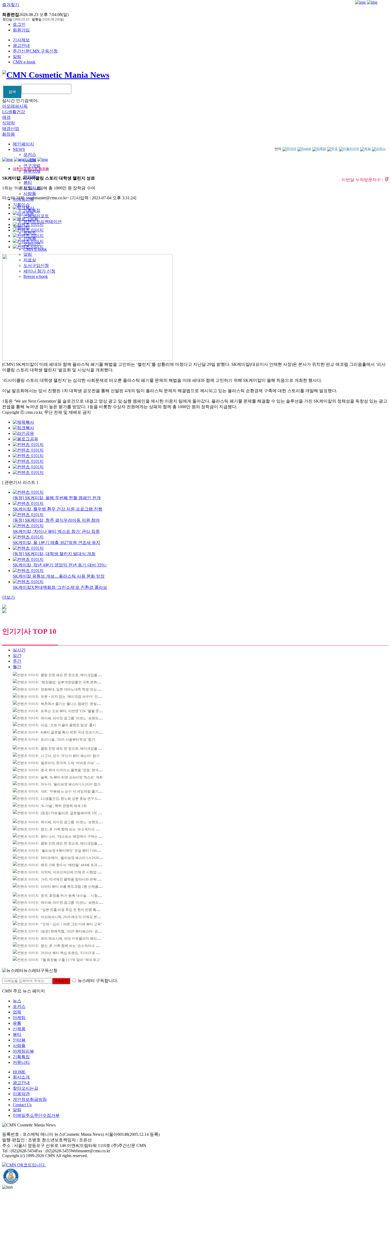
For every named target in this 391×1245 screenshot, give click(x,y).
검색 (12, 92)
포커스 (29, 154)
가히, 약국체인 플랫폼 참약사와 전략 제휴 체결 (76, 879)
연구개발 (31, 165)
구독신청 (61, 981)
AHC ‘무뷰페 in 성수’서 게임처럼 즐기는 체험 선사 (79, 791)
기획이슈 (21, 204)
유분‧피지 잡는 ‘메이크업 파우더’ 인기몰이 (74, 697)
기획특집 (21, 1057)
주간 (17, 661)
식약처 (8, 123)
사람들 (29, 193)
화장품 (8, 134)
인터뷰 (19, 1040)
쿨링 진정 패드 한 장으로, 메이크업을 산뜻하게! (77, 675)
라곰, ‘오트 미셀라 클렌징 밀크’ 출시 (68, 725)
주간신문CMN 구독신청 (35, 51)
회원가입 (21, 30)
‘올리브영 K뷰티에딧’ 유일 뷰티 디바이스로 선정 (78, 851)
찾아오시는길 (25, 1088)
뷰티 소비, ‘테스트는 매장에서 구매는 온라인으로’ (79, 836)
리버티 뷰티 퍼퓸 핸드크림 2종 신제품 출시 (73, 887)
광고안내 (21, 45)
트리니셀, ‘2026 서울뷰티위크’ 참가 (68, 739)
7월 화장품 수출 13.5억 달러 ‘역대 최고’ (71, 960)
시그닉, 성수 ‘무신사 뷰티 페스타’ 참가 (70, 756)
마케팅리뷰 (23, 1051)
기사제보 (21, 40)
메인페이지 (23, 144)
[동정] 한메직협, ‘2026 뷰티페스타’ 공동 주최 (75, 931)
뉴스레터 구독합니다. (98, 980)
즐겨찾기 (10, 4)
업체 (17, 1012)
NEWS (19, 149)
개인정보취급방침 (30, 1099)
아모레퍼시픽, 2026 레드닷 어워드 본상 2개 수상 (77, 917)
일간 (17, 655)
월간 (17, 666)
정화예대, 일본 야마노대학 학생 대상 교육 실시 (76, 689)
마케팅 (19, 1017)
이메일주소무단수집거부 (36, 1115)
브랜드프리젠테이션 (42, 221)
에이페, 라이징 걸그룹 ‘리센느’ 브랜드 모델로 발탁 (79, 718)
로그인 (19, 24)
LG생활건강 (13, 112)
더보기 (8, 597)
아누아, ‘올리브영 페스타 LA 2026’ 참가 (71, 784)
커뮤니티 (21, 1062)
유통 (17, 1023)
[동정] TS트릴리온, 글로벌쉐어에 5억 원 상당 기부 (79, 813)
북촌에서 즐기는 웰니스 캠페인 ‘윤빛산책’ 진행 (77, 704)
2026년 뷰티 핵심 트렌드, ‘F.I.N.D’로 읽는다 (73, 953)
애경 (6, 117)
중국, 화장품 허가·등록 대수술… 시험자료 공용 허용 (80, 896)
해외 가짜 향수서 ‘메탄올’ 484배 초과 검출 (73, 865)
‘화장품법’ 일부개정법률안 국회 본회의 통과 (74, 682)
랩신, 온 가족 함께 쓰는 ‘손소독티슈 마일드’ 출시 (78, 829)
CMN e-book (24, 62)
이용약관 (21, 1094)
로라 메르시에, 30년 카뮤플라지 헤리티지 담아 (76, 938)
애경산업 (10, 128)
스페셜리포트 (36, 216)
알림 (17, 56)
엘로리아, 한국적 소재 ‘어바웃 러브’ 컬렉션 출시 (77, 763)
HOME (19, 1072)
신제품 (19, 1029)
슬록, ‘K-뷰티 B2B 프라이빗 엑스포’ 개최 (72, 777)
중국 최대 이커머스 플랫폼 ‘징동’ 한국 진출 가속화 (79, 770)
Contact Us (22, 1104)
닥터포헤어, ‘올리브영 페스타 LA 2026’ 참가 (74, 858)
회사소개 (21, 1077)
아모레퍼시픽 (15, 106)
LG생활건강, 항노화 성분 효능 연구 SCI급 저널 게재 (80, 799)
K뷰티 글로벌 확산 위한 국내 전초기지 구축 (74, 732)
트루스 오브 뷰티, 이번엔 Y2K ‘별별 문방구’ (74, 711)
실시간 (19, 650)
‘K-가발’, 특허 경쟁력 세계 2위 (64, 806)
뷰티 (27, 182)
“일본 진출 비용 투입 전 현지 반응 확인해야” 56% (78, 910)
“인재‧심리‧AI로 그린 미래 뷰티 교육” (71, 924)
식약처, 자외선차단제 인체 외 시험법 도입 (72, 872)
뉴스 (17, 1001)
